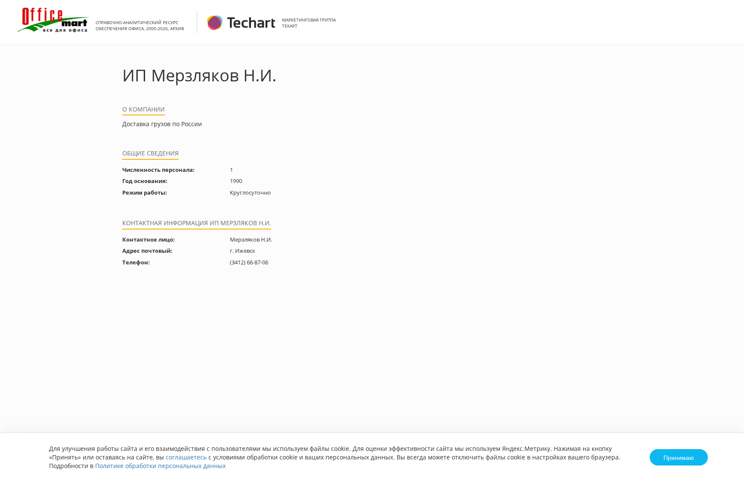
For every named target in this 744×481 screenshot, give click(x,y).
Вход (724, 27)
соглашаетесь (186, 457)
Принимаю (678, 457)
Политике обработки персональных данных (160, 466)
